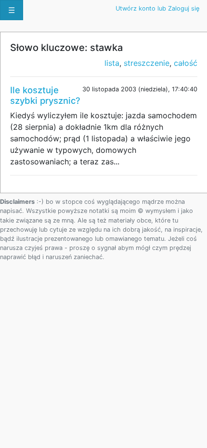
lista (111, 63)
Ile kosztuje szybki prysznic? (45, 95)
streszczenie (146, 63)
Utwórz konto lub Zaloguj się (157, 8)
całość (185, 63)
